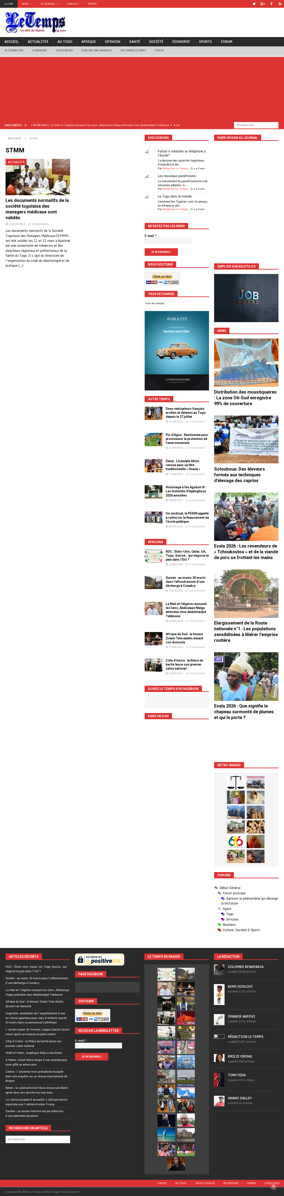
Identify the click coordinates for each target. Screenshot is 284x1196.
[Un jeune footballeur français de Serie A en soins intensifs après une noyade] (166, 1149)
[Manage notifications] (273, 1186)
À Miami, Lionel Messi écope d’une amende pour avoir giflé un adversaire (36, 1062)
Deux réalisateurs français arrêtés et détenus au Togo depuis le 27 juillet (186, 412)
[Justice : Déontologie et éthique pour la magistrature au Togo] (236, 782)
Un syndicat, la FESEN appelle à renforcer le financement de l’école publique (187, 517)
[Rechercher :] (256, 124)
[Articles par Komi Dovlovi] (219, 1002)
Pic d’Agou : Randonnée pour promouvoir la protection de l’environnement (187, 439)
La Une (8, 4)
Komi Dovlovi (240, 986)
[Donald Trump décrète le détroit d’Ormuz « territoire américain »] (186, 1091)
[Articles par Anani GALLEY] (219, 1103)
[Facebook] (271, 4)
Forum (92, 4)
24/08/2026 (176, 564)
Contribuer (64, 50)
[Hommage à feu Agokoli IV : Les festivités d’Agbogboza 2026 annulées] (153, 491)
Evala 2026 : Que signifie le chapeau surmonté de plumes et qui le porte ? (244, 711)
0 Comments (40, 223)
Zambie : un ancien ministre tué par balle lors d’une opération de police (35, 1113)
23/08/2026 (176, 647)
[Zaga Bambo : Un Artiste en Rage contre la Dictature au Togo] (255, 841)
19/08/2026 (176, 422)
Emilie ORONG (240, 1056)
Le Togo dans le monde (175, 196)
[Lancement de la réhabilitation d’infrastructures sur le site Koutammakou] (255, 812)
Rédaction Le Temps (175, 168)
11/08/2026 (176, 448)
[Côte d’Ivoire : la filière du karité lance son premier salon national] (153, 665)
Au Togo (64, 41)
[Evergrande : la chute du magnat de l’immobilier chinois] (166, 1091)
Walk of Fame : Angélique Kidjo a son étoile (34, 1052)
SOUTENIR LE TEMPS (133, 50)
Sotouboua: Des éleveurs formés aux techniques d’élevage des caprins (239, 474)
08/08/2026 (176, 500)
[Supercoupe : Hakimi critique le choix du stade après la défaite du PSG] (186, 1149)
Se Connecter (13, 50)
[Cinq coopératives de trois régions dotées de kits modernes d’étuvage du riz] (236, 826)
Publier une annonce (97, 50)
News (25, 4)
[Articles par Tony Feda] (219, 1084)
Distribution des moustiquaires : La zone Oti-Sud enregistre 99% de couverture (245, 397)
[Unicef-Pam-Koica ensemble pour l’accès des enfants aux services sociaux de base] (236, 812)
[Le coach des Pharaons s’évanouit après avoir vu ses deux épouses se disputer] (166, 1120)
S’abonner (39, 50)
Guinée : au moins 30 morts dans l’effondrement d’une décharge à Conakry (186, 581)
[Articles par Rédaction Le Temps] (219, 1042)
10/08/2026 (176, 474)
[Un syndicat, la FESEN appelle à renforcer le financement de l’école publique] (153, 518)
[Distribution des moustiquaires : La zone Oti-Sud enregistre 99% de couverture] (246, 363)
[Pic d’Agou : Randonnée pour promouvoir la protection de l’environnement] (153, 439)
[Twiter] (254, 4)
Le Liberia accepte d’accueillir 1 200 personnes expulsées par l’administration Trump (36, 1102)
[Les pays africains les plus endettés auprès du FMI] (186, 1061)
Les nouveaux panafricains (177, 175)
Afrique (88, 41)
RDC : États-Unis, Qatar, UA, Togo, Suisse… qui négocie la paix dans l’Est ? (187, 555)
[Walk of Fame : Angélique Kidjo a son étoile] (186, 1018)
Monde (251, 1183)
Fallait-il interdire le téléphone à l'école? (182, 153)
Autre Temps (159, 399)
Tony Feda (237, 1075)
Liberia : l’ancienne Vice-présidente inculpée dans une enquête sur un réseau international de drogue (36, 1076)
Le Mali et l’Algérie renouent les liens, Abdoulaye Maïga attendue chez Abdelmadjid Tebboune (37, 992)
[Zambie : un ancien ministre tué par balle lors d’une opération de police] (166, 1061)
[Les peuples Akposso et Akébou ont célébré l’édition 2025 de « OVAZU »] (255, 797)
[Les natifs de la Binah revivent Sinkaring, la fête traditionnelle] (236, 856)
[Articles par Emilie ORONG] (219, 1059)
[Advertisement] (142, 88)
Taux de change (154, 303)
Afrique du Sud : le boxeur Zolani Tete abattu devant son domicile (184, 638)
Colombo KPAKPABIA (246, 966)
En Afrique (230, 1183)
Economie (181, 41)
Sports (205, 41)
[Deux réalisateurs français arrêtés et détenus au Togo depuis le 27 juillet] (153, 413)
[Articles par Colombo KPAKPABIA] (219, 972)
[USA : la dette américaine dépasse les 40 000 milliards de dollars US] (166, 1076)
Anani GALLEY (240, 1098)
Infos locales (205, 1183)
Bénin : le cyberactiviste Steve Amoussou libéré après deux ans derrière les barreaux (37, 1090)
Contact (73, 4)
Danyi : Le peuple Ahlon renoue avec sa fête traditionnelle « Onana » (183, 465)
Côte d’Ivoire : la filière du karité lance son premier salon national (184, 664)
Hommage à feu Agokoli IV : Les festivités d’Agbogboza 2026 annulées (186, 491)
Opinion (112, 41)
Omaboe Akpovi (241, 1016)
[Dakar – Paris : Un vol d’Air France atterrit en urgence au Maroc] (186, 1076)
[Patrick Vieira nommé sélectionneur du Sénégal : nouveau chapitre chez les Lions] (186, 1120)
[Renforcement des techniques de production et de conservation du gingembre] (255, 826)
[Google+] (263, 4)
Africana (155, 542)
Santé (134, 41)
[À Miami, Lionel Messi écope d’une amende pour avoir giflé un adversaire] (166, 1032)
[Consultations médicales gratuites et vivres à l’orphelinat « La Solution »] (255, 782)
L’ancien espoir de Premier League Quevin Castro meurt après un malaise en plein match (38, 1031)
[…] (20, 265)
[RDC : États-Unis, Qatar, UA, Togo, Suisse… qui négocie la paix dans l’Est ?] (153, 556)
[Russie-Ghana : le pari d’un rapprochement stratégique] (186, 1105)
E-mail (151, 236)
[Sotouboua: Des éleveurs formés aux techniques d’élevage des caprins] (246, 440)
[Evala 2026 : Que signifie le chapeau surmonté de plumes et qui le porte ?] (246, 676)
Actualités (38, 41)
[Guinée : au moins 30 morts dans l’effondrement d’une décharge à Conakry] (153, 582)
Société (156, 41)
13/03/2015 (17, 223)
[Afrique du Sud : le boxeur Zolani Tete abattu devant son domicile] (153, 638)
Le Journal (48, 4)
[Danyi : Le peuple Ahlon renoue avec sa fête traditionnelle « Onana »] (153, 465)
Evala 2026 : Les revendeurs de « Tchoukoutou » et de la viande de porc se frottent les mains (246, 551)
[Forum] (280, 4)
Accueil (11, 41)
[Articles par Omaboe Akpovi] (219, 1022)
